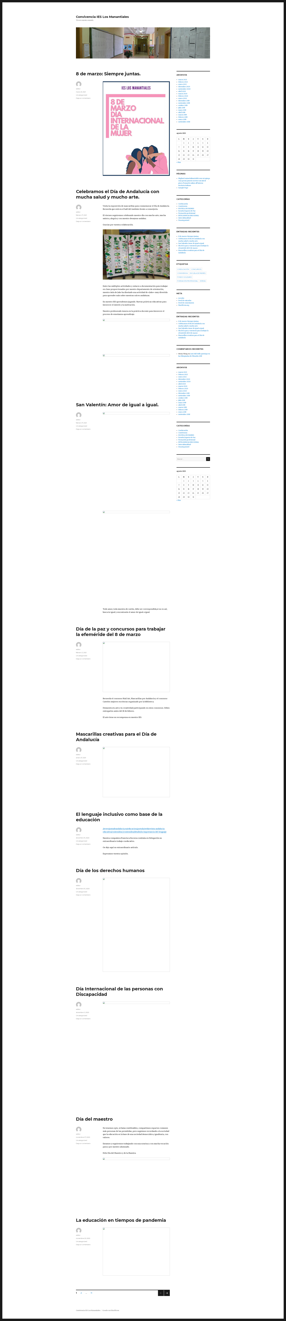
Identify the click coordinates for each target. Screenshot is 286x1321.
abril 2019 (181, 112)
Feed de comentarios (186, 303)
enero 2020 (182, 98)
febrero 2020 (183, 96)
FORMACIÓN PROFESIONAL (187, 281)
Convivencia (182, 206)
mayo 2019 (182, 110)
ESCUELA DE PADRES (186, 209)
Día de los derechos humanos (110, 870)
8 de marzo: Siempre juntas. (108, 73)
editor (78, 89)
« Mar (179, 162)
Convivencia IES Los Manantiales (102, 17)
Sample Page (183, 188)
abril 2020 (182, 91)
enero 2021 (182, 84)
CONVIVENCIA (182, 273)
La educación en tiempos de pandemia (121, 1220)
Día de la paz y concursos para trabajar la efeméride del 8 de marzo (120, 631)
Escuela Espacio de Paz (186, 211)
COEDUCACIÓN (183, 269)
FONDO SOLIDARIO (184, 277)
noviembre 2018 (184, 122)
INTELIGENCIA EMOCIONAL (188, 216)
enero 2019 (182, 119)
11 (92, 1293)
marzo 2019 (182, 115)
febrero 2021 (183, 82)
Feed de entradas (184, 300)
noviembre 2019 (184, 103)
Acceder (181, 298)
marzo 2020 (182, 94)
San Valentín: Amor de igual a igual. (117, 404)
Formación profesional (186, 213)
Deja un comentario (83, 98)
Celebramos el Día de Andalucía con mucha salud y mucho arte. (117, 194)
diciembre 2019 (183, 101)
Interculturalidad (184, 218)
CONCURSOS (196, 269)
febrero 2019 (182, 117)
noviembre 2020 (184, 89)
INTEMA (203, 281)
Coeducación (183, 204)
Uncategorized (81, 95)
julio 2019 (181, 108)
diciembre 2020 (184, 87)
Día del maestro (94, 1119)
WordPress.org (183, 305)
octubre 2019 (182, 105)
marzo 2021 (182, 80)
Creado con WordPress (110, 1310)
